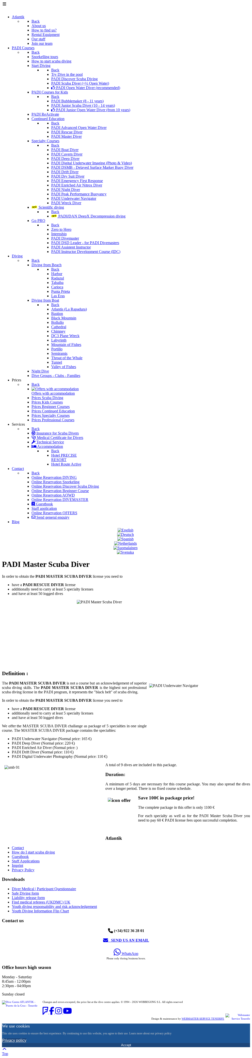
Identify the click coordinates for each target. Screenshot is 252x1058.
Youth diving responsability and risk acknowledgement (54, 906)
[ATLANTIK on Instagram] (59, 1012)
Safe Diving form (25, 893)
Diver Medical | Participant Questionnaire (44, 889)
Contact (18, 848)
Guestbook (20, 857)
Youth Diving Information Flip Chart (40, 911)
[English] (126, 530)
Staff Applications (26, 861)
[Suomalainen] (126, 548)
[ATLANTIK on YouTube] (67, 1012)
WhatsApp (129, 953)
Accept (126, 1045)
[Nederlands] (126, 543)
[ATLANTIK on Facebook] (52, 1012)
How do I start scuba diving (33, 852)
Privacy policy (14, 1040)
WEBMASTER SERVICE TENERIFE (203, 1018)
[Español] (126, 539)
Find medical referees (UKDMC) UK (41, 902)
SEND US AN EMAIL (128, 940)
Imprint (17, 865)
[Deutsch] (126, 534)
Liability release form (28, 898)
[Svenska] (126, 552)
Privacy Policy (23, 870)
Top (5, 1054)
